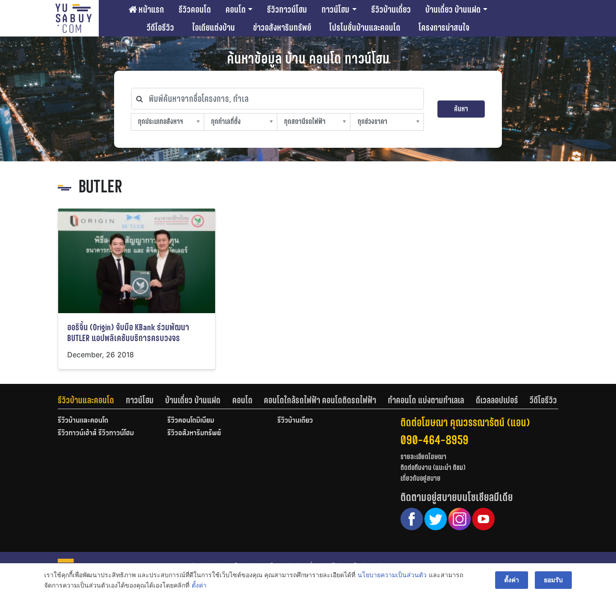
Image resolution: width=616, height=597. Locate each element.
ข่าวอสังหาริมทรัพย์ (282, 27)
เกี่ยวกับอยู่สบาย (420, 478)
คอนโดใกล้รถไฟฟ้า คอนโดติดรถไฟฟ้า (320, 400)
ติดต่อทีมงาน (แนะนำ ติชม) (432, 467)
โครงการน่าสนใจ (443, 27)
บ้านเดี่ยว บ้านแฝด (453, 9)
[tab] (92, 400)
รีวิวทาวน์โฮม (287, 9)
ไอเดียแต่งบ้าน (213, 27)
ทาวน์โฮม (335, 9)
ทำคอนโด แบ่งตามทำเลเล (426, 400)
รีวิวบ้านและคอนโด (86, 400)
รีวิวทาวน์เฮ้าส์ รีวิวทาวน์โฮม (96, 433)
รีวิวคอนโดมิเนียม (190, 420)
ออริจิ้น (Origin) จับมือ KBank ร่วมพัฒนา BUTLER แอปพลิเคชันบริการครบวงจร (128, 333)
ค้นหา (461, 109)
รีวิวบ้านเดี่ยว (391, 9)
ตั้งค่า (199, 585)
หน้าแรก (150, 9)
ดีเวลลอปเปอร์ (497, 400)
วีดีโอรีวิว (160, 27)
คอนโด (235, 9)
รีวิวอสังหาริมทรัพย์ (194, 433)
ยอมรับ (553, 579)
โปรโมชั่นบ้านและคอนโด (364, 27)
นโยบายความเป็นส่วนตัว (392, 575)
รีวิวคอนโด (195, 9)
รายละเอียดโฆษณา (423, 456)
